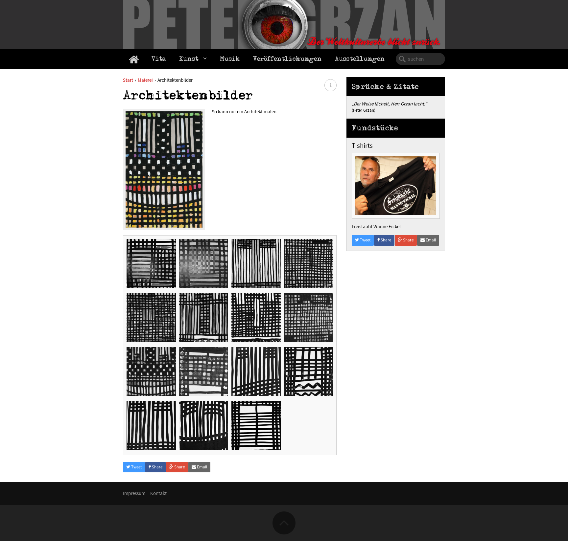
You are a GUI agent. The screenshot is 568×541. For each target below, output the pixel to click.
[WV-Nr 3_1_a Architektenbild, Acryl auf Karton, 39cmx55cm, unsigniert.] (204, 371)
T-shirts (362, 146)
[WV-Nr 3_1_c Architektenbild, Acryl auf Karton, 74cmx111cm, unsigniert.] (308, 317)
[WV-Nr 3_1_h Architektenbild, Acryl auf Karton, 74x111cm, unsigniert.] (256, 263)
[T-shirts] (396, 156)
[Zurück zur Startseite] (134, 59)
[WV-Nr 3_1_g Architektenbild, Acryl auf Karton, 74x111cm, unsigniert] (204, 317)
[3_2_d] (308, 371)
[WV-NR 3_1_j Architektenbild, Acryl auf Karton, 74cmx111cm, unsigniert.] (151, 263)
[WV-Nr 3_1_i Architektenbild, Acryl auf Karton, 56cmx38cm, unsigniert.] (204, 263)
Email (201, 467)
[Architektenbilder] (164, 172)
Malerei (145, 80)
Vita (159, 59)
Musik (230, 59)
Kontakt (158, 493)
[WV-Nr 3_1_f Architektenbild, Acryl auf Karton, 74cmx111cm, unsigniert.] (151, 317)
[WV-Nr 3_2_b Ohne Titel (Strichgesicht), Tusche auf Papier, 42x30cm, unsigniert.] (204, 425)
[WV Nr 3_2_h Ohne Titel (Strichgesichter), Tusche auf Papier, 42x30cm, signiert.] (256, 371)
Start (128, 80)
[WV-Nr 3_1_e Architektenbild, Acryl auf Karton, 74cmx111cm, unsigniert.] (308, 263)
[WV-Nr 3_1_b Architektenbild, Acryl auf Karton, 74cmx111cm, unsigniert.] (151, 371)
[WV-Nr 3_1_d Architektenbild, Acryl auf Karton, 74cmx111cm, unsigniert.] (256, 317)
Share (156, 467)
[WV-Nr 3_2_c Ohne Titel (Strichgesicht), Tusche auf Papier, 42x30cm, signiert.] (151, 425)
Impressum (134, 493)
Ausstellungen (360, 59)
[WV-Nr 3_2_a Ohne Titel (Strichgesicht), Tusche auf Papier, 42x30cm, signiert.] (256, 425)
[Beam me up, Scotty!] (284, 513)
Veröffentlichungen (287, 59)
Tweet (136, 467)
